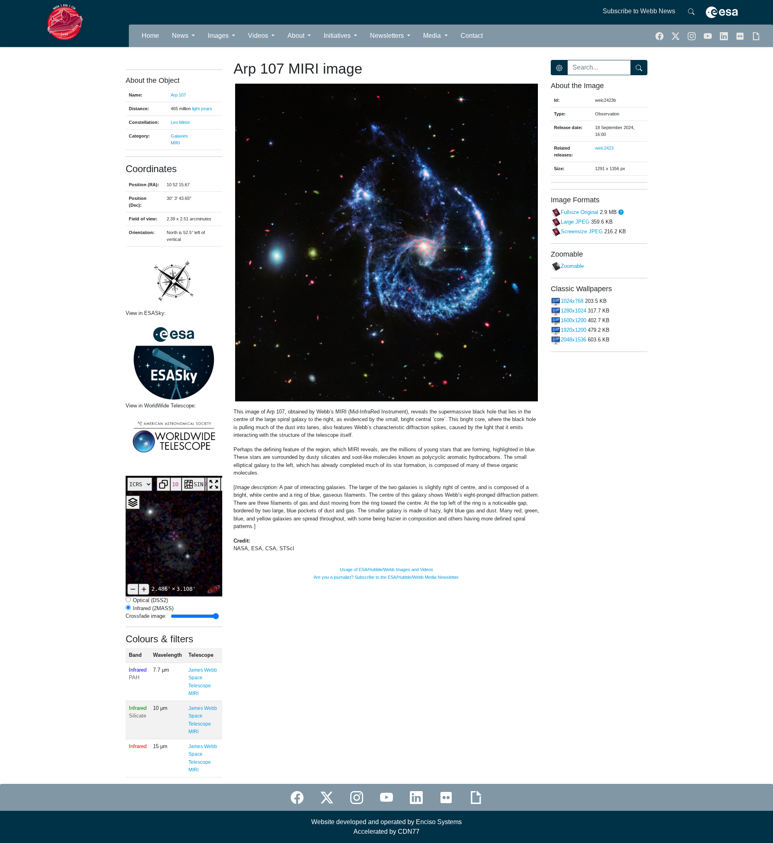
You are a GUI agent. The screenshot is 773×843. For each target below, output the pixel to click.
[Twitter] (676, 35)
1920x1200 (573, 330)
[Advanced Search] (559, 67)
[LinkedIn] (725, 35)
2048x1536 (573, 340)
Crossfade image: (146, 616)
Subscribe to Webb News (639, 11)
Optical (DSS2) (150, 600)
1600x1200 (573, 320)
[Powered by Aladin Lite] (213, 589)
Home (150, 35)
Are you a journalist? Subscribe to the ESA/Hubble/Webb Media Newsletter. (386, 577)
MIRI (175, 142)
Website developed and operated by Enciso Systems (386, 821)
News (181, 35)
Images (219, 35)
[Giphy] (756, 35)
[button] (692, 35)
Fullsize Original (579, 212)
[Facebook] (660, 35)
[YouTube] (708, 35)
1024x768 (572, 301)
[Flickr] (741, 35)
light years (202, 108)
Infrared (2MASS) (153, 608)
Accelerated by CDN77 (386, 831)
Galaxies (179, 136)
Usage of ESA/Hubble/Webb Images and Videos (386, 569)
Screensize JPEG (582, 231)
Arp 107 (178, 95)
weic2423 (604, 148)
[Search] (691, 11)
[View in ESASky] (174, 359)
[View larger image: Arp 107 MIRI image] (386, 242)
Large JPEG (575, 222)
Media (432, 35)
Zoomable (572, 266)
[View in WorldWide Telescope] (174, 436)
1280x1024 (573, 311)
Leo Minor (180, 122)
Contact (472, 35)
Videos (259, 35)
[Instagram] (356, 797)
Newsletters (387, 35)
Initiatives (338, 35)
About (296, 35)
